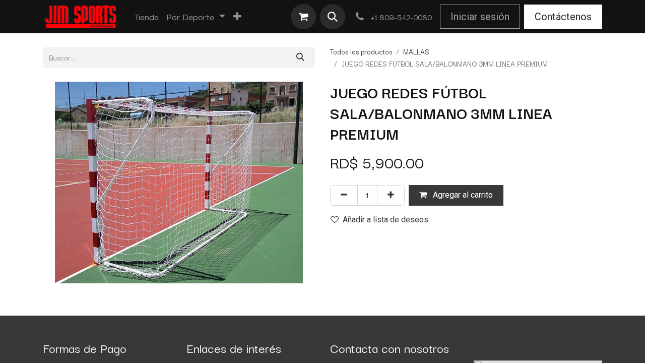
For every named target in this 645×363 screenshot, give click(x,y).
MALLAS (416, 51)
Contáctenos (563, 17)
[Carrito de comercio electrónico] (303, 16)
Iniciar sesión (479, 17)
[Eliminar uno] (344, 195)
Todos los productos (361, 51)
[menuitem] (147, 16)
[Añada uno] (391, 195)
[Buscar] (300, 57)
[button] (332, 16)
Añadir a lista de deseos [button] (385, 219)
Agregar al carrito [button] (462, 195)
